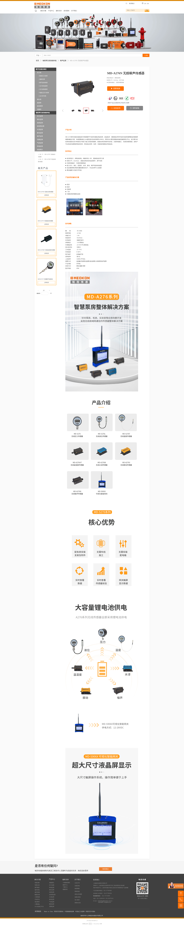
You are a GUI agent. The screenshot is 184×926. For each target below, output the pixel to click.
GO (51, 293)
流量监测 (40, 139)
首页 (37, 60)
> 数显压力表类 (43, 76)
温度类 (39, 103)
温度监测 (40, 123)
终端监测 (40, 146)
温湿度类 (40, 106)
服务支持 (59, 10)
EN (148, 3)
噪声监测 (63, 60)
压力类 (39, 72)
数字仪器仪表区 (41, 69)
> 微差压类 (41, 79)
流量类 (39, 109)
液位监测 (40, 119)
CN (145, 3)
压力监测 (40, 116)
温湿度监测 (40, 126)
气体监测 (40, 143)
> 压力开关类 (42, 96)
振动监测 (40, 133)
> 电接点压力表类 (43, 92)
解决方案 (43, 10)
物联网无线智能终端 (49, 60)
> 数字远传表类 (43, 82)
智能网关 (40, 149)
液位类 (39, 99)
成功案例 (66, 10)
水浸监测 (40, 129)
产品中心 (51, 10)
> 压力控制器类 (43, 89)
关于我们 (74, 10)
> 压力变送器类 (43, 86)
